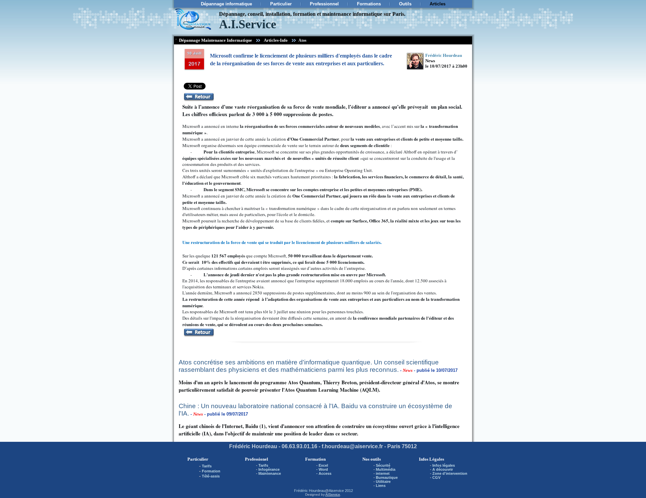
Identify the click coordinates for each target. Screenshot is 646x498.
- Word (322, 469)
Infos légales (443, 465)
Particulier (281, 3)
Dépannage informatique (226, 3)
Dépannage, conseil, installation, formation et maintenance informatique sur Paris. (312, 14)
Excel (323, 465)
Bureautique (387, 477)
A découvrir (442, 469)
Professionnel (324, 3)
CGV (436, 477)
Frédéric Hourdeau (309, 491)
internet (383, 473)
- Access (323, 473)
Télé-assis (211, 476)
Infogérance (269, 469)
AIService (332, 494)
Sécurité (383, 465)
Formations (369, 3)
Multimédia (385, 469)
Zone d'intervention (449, 473)
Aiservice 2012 (341, 491)
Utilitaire (383, 481)
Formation (211, 471)
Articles (437, 3)
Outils (405, 3)
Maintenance (269, 473)
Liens (381, 486)
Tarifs (207, 466)
